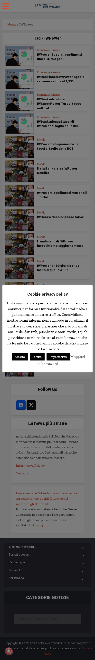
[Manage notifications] (9, 651)
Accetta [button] (20, 357)
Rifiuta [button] (37, 357)
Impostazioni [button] (58, 357)
